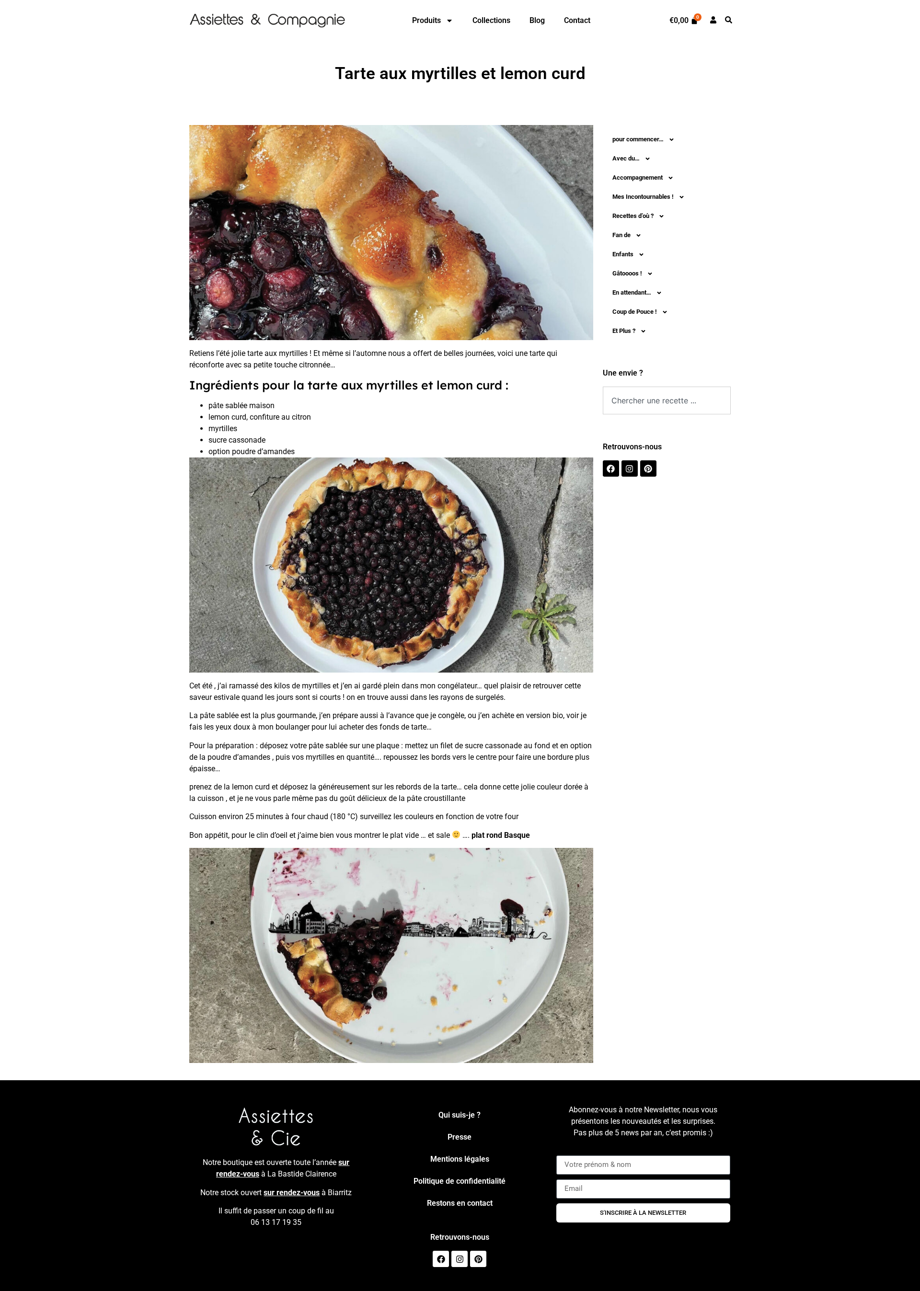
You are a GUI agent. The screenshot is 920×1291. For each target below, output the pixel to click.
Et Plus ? (623, 330)
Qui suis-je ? (459, 1115)
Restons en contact (460, 1203)
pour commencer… (638, 139)
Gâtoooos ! (627, 273)
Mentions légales (459, 1159)
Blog (537, 20)
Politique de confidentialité (460, 1181)
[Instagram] (629, 468)
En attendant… (631, 292)
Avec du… (626, 158)
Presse (460, 1137)
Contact (577, 20)
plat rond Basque (501, 835)
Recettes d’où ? (633, 215)
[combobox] (667, 400)
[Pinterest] (648, 468)
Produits (426, 20)
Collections (491, 20)
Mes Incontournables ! (643, 196)
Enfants (622, 254)
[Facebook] (611, 468)
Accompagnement (637, 177)
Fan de (621, 235)
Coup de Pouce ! (634, 311)
